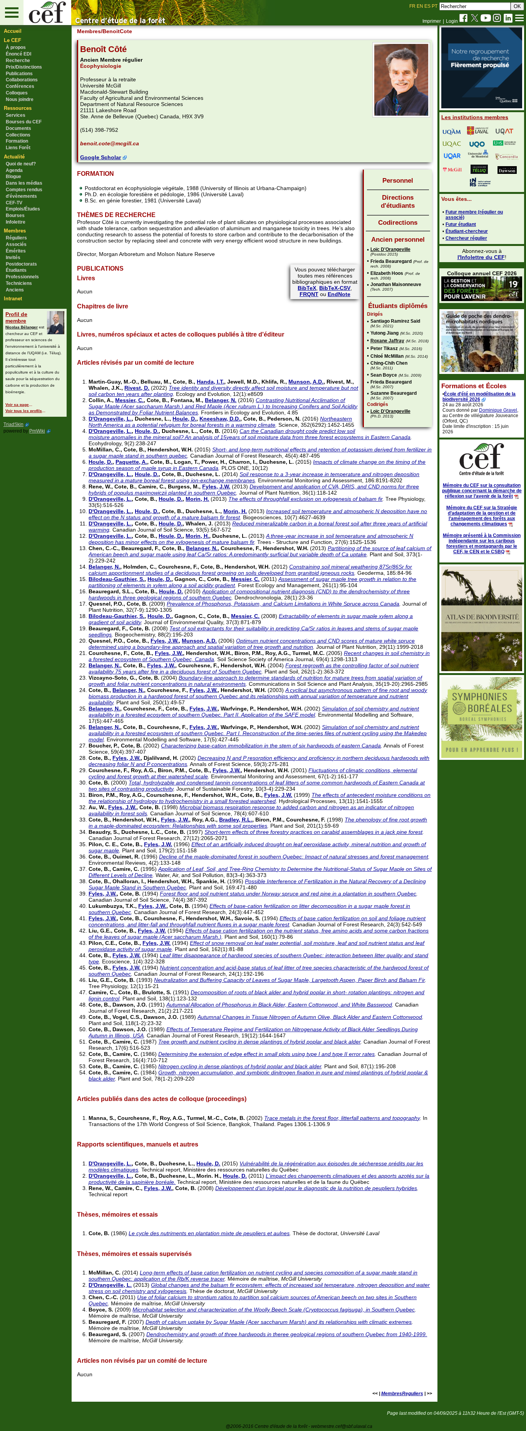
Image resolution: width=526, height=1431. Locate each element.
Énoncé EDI (18, 54)
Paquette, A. (131, 462)
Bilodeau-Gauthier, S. (116, 579)
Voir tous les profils (23, 411)
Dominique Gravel (498, 410)
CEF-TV (14, 202)
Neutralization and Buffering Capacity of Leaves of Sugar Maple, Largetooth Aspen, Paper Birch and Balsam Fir (289, 980)
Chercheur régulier (466, 238)
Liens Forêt (18, 147)
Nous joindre (20, 99)
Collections (18, 135)
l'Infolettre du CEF (481, 257)
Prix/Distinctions (24, 67)
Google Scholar (100, 157)
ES (427, 6)
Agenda (14, 170)
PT (434, 6)
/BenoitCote (116, 31)
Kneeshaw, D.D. (219, 419)
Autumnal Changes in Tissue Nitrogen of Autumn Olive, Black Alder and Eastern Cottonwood (310, 1017)
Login (452, 21)
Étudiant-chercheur (467, 231)
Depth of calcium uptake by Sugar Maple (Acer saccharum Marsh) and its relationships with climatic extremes (279, 1322)
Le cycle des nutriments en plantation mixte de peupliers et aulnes (209, 1233)
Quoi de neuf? (21, 164)
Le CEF (12, 40)
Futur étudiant (461, 224)
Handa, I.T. (210, 382)
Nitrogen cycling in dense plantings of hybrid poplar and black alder (239, 1066)
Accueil (13, 31)
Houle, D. (184, 419)
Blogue (13, 176)
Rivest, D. (136, 388)
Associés (16, 244)
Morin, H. (197, 499)
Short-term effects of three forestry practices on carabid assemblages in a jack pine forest (313, 832)
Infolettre (15, 222)
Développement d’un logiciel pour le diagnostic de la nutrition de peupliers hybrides (316, 1188)
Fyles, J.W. (216, 486)
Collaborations (22, 79)
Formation (17, 141)
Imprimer (431, 21)
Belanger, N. (220, 400)
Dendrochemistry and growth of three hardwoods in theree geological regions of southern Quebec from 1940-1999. (286, 1334)
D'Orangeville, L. (110, 419)
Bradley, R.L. (235, 820)
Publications (19, 73)
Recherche (18, 60)
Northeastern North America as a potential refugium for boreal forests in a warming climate (220, 422)
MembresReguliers (402, 1393)
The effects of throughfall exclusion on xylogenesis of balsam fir (305, 499)
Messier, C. (129, 400)
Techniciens (19, 283)
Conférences (20, 86)
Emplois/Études (23, 209)
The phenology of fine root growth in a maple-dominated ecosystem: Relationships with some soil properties (258, 823)
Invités (13, 257)
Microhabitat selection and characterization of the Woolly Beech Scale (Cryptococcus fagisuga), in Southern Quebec (273, 1309)
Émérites (16, 251)
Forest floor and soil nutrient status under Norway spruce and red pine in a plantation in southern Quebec (288, 894)
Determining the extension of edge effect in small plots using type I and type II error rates (266, 1054)
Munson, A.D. (305, 382)
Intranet (13, 298)
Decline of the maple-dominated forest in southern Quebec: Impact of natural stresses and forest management (293, 857)
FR (412, 6)
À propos (16, 47)
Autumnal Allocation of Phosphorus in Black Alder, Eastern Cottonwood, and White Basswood (279, 1005)
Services (15, 115)
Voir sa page (17, 404)
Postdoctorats (21, 264)
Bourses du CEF (24, 122)
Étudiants (16, 270)
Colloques (17, 93)
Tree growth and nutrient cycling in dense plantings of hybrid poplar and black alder (259, 1042)
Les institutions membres (474, 117)
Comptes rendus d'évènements (24, 193)
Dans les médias (24, 183)
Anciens (15, 290)
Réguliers (16, 238)
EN (420, 6)
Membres (15, 231)
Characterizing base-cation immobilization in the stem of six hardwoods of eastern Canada (271, 745)
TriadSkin (13, 424)
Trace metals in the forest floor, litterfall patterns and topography (342, 1118)
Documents (18, 128)
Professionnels (22, 276)
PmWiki (37, 431)
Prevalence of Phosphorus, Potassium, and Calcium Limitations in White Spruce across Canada (283, 604)
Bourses (15, 215)
